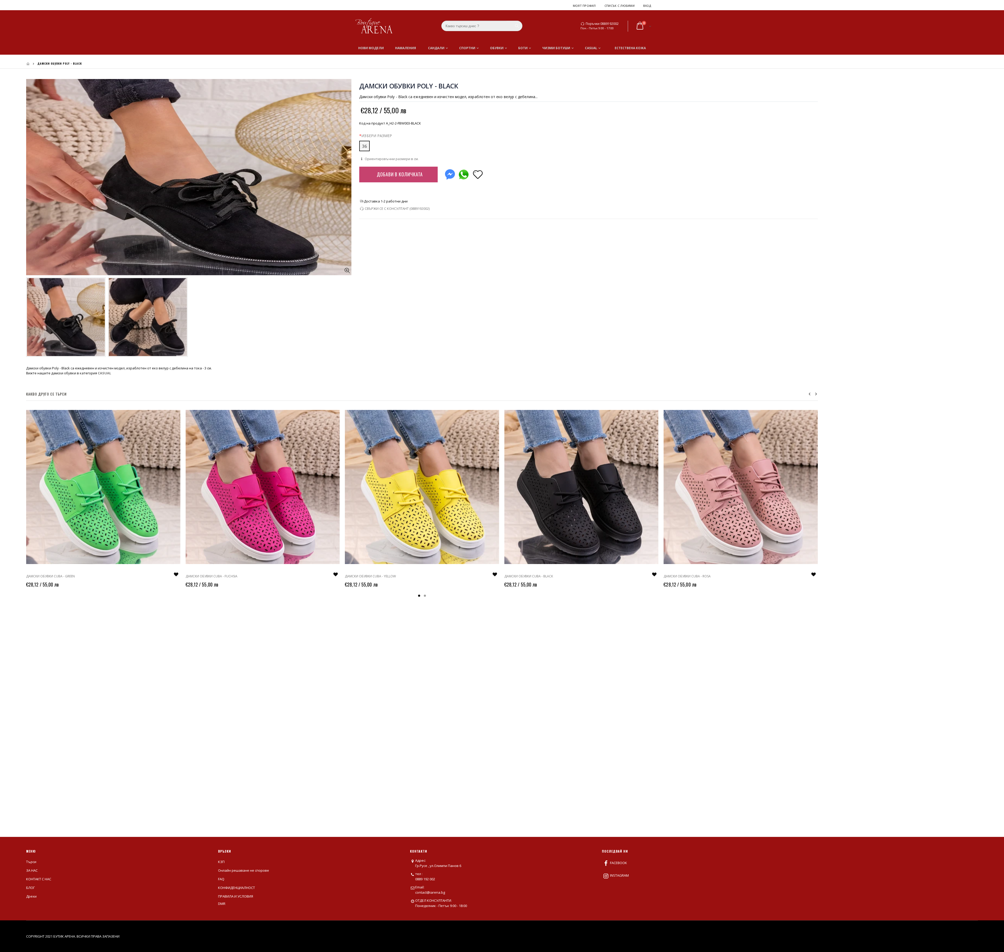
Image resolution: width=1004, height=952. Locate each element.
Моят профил (584, 6)
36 (364, 146)
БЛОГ (30, 887)
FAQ (221, 879)
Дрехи (31, 896)
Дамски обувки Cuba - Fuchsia (211, 576)
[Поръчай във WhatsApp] (463, 173)
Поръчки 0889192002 (602, 23)
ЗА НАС (32, 870)
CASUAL (104, 373)
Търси (31, 861)
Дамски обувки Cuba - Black (528, 576)
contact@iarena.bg (430, 892)
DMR (221, 903)
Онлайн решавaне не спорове (243, 870)
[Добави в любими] (477, 174)
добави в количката (400, 174)
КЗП (221, 861)
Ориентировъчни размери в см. (391, 158)
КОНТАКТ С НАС (38, 879)
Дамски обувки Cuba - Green (50, 576)
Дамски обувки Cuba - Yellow (370, 576)
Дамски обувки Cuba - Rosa (687, 576)
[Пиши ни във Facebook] (450, 173)
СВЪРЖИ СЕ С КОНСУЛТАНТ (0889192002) (397, 208)
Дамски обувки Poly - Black (408, 85)
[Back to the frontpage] (28, 63)
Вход (647, 6)
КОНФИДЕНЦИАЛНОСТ (236, 887)
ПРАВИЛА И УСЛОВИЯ (235, 896)
